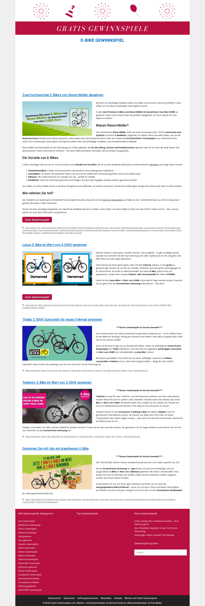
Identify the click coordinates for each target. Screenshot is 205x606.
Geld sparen (88, 305)
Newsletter (106, 598)
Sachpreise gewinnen (27, 567)
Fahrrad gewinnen (71, 436)
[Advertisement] (102, 68)
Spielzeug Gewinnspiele (28, 578)
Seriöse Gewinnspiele (27, 570)
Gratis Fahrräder (111, 305)
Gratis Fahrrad (87, 370)
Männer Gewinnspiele (28, 551)
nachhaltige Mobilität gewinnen (138, 230)
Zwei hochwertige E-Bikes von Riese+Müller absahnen (62, 95)
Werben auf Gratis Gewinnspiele (141, 598)
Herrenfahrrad (124, 305)
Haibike (108, 436)
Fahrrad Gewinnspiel (172, 228)
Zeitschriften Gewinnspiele (30, 590)
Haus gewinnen (25, 540)
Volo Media (156, 603)
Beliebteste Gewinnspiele (29, 525)
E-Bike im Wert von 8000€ (67, 228)
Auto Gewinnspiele (26, 521)
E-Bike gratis (46, 436)
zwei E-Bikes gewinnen (73, 233)
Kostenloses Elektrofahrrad (135, 499)
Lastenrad (98, 370)
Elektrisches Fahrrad (61, 305)
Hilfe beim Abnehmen (139, 305)
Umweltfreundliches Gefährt (33, 307)
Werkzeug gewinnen (27, 586)
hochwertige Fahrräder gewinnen (97, 230)
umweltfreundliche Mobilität (52, 233)
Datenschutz (54, 598)
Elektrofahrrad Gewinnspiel (132, 228)
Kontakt (118, 598)
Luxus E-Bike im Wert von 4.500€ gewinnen (54, 245)
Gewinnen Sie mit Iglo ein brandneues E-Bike (55, 448)
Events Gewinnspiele (27, 528)
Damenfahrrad (31, 305)
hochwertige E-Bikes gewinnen (71, 230)
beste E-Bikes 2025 (32, 228)
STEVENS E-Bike (165, 305)
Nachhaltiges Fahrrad (155, 499)
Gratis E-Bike (98, 305)
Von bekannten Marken (28, 582)
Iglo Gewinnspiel (116, 499)
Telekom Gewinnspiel (131, 436)
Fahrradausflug (64, 370)
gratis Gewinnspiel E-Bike (48, 230)
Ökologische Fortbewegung (47, 502)
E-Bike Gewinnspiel (48, 228)
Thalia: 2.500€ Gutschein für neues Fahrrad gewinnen (62, 319)
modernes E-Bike (118, 230)
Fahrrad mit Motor (86, 436)
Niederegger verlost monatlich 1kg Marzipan (154, 535)
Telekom (118, 436)
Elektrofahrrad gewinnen (56, 499)
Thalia (130, 370)
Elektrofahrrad (76, 305)
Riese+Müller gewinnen (31, 233)
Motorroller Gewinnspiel (29, 563)
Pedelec (123, 370)
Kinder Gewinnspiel (26, 548)
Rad (113, 436)
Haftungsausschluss (87, 598)
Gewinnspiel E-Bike (29, 230)
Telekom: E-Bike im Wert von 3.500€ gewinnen (56, 382)
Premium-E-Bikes (157, 230)
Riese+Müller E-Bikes (173, 230)
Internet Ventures (117, 603)
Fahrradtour (99, 436)
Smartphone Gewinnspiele (30, 574)
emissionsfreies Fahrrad (153, 228)
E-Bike (27, 499)
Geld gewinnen (24, 536)
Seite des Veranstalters (112, 200)
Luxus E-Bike (153, 305)
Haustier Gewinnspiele (28, 544)
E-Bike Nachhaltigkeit (86, 228)
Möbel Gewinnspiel (26, 555)
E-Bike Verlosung (101, 228)
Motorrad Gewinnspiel (28, 559)
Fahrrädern (154, 164)
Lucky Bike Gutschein (111, 370)
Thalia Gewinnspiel (140, 370)
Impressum (69, 598)
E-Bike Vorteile (114, 228)
